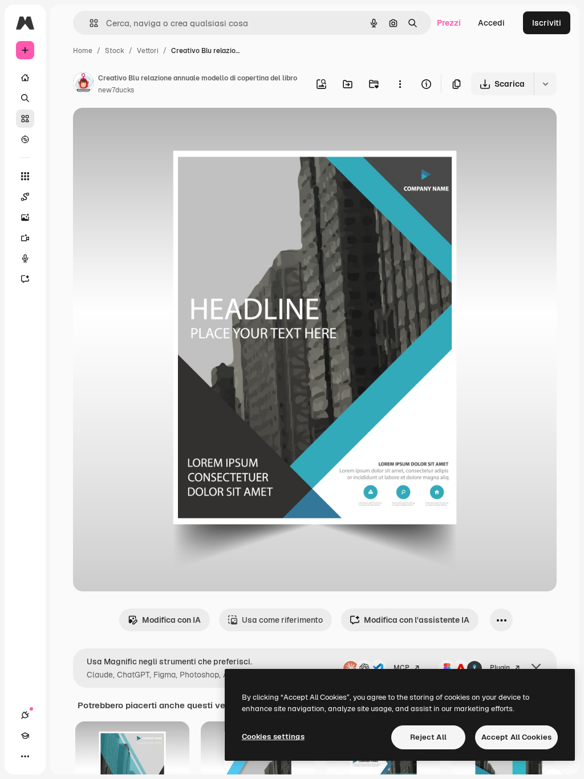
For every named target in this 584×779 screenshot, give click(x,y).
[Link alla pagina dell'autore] (83, 84)
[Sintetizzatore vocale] (25, 258)
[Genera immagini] (25, 217)
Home (82, 50)
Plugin (500, 667)
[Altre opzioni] (399, 83)
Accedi (491, 23)
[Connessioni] (25, 715)
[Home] (25, 77)
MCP (401, 667)
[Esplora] (25, 139)
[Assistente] (25, 279)
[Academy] (25, 736)
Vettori (148, 50)
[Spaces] (25, 197)
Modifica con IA (171, 620)
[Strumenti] (25, 176)
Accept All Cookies (516, 737)
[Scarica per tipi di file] (545, 83)
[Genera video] (25, 238)
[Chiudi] (536, 668)
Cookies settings (273, 736)
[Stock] (25, 118)
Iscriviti (546, 23)
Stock (114, 50)
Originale (148, 129)
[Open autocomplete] (89, 23)
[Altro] (25, 756)
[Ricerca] (25, 98)
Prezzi (449, 23)
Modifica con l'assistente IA (416, 620)
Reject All (428, 737)
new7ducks (116, 90)
